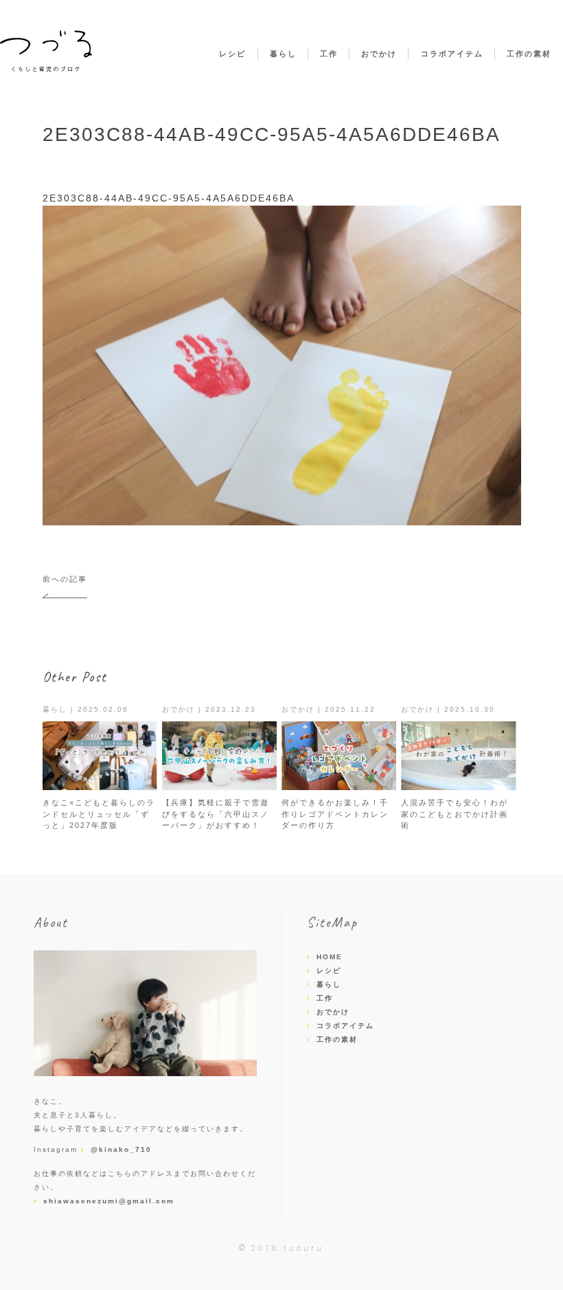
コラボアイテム (452, 54)
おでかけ (379, 54)
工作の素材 (529, 54)
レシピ (232, 54)
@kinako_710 (121, 1149)
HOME (330, 957)
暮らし (283, 54)
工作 (329, 54)
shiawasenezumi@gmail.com (108, 1201)
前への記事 (65, 579)
